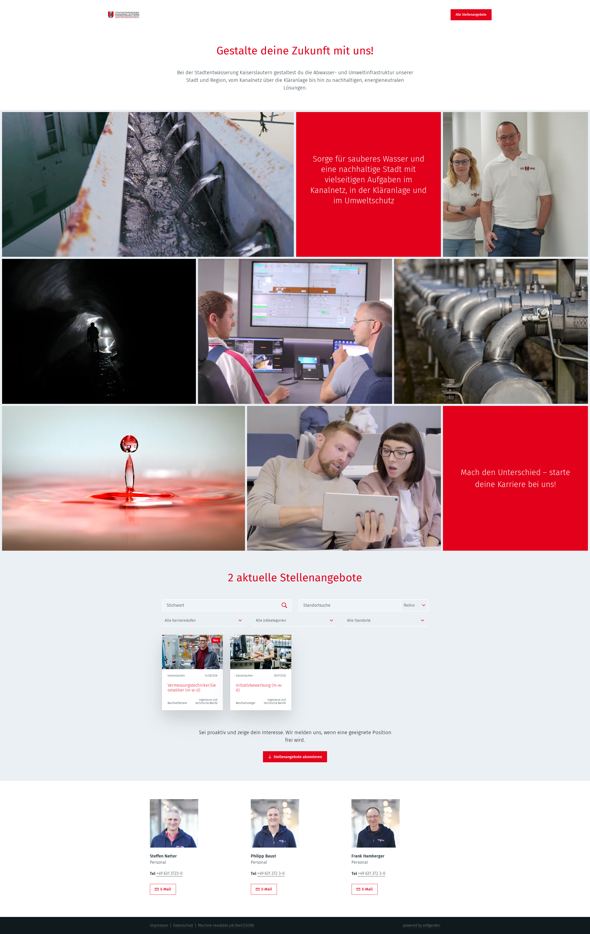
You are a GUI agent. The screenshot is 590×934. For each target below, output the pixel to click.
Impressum (159, 925)
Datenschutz (183, 925)
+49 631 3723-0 (169, 873)
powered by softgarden (421, 925)
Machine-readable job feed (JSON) (226, 925)
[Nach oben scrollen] (123, 15)
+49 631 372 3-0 (271, 873)
